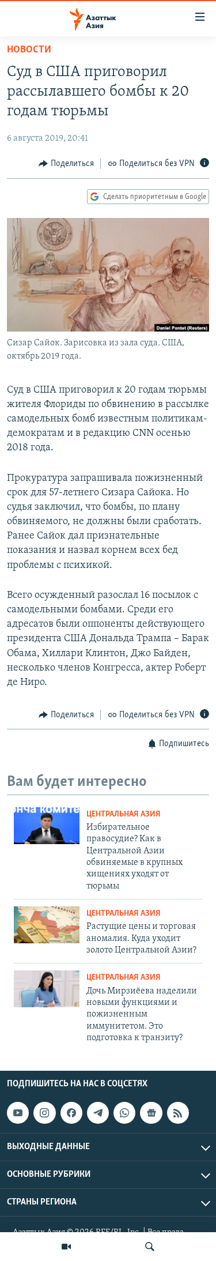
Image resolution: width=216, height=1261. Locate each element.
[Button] (66, 163)
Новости (29, 50)
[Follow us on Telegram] (98, 1113)
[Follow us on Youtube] (18, 1113)
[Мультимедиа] (66, 1246)
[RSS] (178, 1113)
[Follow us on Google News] (151, 1113)
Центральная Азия (123, 814)
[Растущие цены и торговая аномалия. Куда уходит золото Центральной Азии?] (46, 924)
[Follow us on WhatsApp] (124, 1113)
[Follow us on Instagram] (44, 1113)
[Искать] (149, 1246)
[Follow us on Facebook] (71, 1113)
